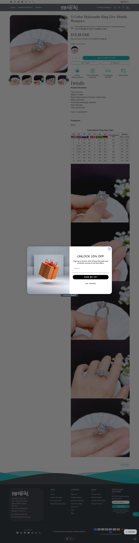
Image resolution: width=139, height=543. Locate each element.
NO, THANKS (84, 283)
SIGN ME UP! (83, 277)
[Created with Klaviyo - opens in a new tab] (69, 295)
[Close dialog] (109, 248)
